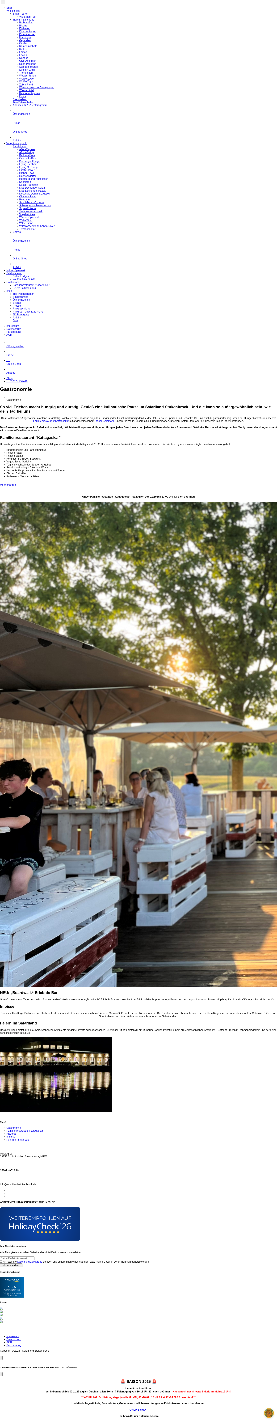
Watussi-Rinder (28, 75)
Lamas (23, 52)
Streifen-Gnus (27, 69)
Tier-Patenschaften (23, 102)
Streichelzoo (20, 99)
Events (17, 302)
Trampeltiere (26, 72)
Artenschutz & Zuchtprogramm (30, 105)
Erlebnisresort (14, 273)
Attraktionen (19, 146)
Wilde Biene (26, 223)
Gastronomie (13, 282)
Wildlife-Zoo (13, 10)
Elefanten (24, 28)
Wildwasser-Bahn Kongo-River (37, 226)
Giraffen (23, 43)
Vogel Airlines (27, 214)
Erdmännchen (27, 34)
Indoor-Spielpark (15, 270)
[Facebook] (7, 1190)
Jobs (15, 320)
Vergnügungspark (16, 143)
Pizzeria (11, 1133)
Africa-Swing (26, 152)
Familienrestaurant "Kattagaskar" (31, 285)
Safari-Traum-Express (31, 202)
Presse (17, 305)
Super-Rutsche (27, 208)
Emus (22, 96)
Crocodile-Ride (28, 158)
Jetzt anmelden (10, 1265)
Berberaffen (26, 22)
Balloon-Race (27, 155)
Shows (17, 232)
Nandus (23, 58)
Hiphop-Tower (27, 173)
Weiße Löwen (27, 78)
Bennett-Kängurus (29, 93)
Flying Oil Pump (28, 167)
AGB (9, 334)
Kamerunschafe (28, 46)
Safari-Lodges (21, 276)
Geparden (25, 40)
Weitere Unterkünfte (24, 279)
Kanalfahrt (25, 182)
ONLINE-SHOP (138, 1409)
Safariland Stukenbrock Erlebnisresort (12, 1294)
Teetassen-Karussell (30, 211)
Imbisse (10, 1136)
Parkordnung (13, 331)
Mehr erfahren (8, 484)
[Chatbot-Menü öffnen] (269, 1413)
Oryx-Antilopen (27, 60)
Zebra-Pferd (26, 84)
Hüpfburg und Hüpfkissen (33, 179)
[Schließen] (1, 1358)
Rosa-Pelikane (27, 64)
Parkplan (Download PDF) (28, 311)
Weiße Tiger (26, 81)
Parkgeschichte (21, 308)
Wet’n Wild (25, 220)
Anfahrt (17, 317)
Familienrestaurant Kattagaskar (51, 421)
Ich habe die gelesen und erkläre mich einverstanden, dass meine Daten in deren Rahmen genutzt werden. (76, 1261)
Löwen (23, 55)
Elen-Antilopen (27, 31)
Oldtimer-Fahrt (27, 196)
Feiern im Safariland (24, 288)
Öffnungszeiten (21, 114)
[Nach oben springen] (3, 1329)
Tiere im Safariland (23, 19)
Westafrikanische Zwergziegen (36, 87)
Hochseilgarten (28, 176)
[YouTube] (7, 1196)
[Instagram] (7, 1193)
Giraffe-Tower (26, 170)
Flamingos (25, 37)
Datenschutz (13, 329)
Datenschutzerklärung (30, 1261)
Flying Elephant (28, 164)
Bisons (23, 25)
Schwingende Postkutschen (35, 205)
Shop (9, 7)
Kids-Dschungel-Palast (32, 190)
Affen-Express (27, 149)
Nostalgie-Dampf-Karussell (34, 193)
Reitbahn (24, 199)
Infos (9, 291)
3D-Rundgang (21, 314)
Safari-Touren (20, 13)
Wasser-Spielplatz (29, 217)
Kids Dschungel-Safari (32, 187)
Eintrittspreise (20, 297)
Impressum (12, 326)
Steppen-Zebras (28, 66)
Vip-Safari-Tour (27, 16)
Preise (16, 123)
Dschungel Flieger (29, 161)
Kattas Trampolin (28, 184)
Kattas (22, 49)
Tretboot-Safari (27, 229)
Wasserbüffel (26, 90)
